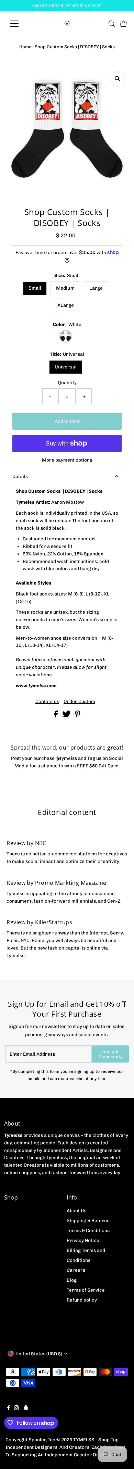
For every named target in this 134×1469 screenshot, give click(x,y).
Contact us (47, 701)
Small (35, 288)
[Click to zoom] (117, 79)
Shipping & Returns (88, 1220)
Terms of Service (86, 1290)
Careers (76, 1270)
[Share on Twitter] (67, 715)
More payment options (67, 460)
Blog (72, 1280)
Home (25, 46)
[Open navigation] (20, 23)
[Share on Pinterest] (77, 715)
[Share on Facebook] (56, 715)
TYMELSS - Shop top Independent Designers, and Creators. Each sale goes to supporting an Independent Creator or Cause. (65, 1447)
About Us (76, 1210)
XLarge (65, 305)
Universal (66, 367)
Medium (65, 288)
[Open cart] (123, 23)
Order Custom (79, 701)
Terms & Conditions (88, 1230)
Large (96, 288)
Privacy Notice (83, 1240)
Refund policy (82, 1300)
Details (20, 476)
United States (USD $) (38, 1353)
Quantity (67, 382)
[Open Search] (112, 24)
